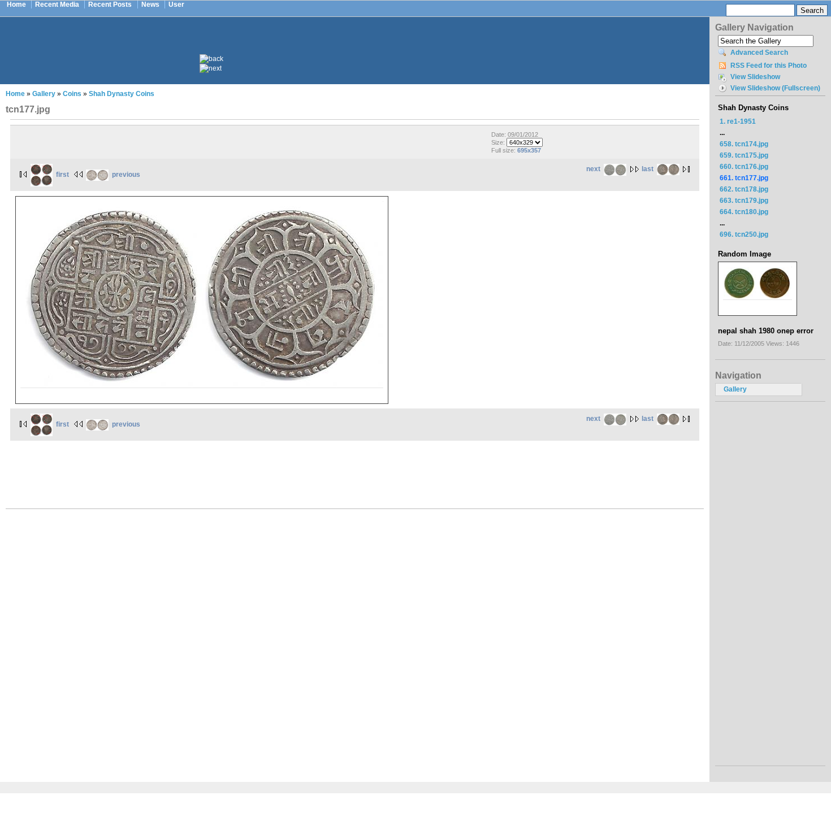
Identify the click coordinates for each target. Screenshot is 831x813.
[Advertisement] (362, 44)
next (593, 169)
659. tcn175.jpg (744, 155)
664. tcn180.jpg (744, 212)
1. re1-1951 (738, 121)
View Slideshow (755, 77)
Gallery (43, 94)
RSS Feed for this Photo (768, 65)
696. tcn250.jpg (744, 234)
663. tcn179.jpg (744, 201)
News (150, 4)
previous (126, 175)
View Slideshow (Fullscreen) (775, 88)
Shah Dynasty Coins (121, 94)
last (647, 169)
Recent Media (57, 4)
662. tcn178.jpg (744, 189)
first (62, 175)
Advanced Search (759, 52)
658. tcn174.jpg (744, 144)
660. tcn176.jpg (744, 167)
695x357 (529, 150)
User (176, 4)
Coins (72, 94)
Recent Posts (110, 4)
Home (16, 4)
